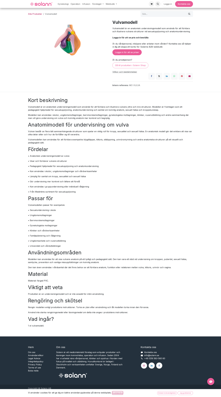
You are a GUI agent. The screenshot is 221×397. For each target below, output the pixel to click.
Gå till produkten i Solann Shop (130, 65)
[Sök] (189, 14)
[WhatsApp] (174, 76)
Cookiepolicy (118, 393)
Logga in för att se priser (127, 52)
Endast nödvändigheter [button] (167, 393)
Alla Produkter (35, 14)
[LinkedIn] (167, 76)
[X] (159, 76)
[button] (158, 4)
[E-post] (189, 76)
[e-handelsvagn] (151, 4)
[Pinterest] (182, 76)
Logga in (168, 4)
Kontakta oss (184, 4)
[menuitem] (63, 4)
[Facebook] (151, 76)
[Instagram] (144, 365)
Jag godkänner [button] (185, 393)
